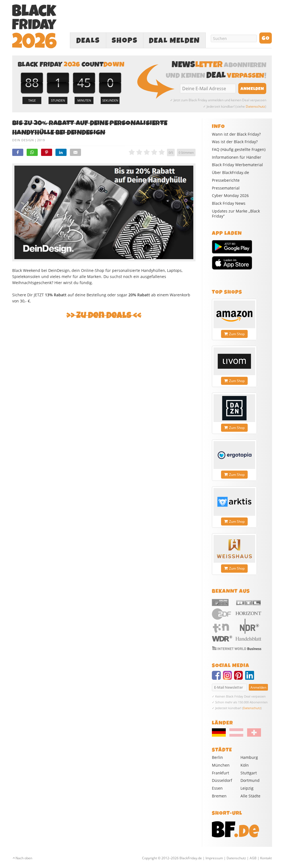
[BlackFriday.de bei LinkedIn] (250, 677)
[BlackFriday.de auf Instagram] (228, 677)
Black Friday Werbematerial (237, 164)
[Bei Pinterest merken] (46, 152)
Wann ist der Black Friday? (236, 134)
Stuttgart (248, 772)
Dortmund (250, 780)
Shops (125, 40)
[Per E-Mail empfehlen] (75, 152)
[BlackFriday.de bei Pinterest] (239, 677)
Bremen (219, 796)
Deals (88, 40)
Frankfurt (220, 772)
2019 (41, 140)
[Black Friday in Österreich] (236, 735)
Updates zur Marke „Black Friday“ (236, 214)
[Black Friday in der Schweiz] (252, 735)
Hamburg (249, 757)
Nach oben (24, 858)
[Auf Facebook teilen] (17, 152)
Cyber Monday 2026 (230, 195)
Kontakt (266, 858)
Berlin (217, 757)
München (221, 765)
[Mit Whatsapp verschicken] (32, 152)
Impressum (214, 858)
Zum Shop (237, 334)
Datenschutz (255, 106)
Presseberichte (226, 180)
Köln (244, 765)
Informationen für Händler (236, 157)
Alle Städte (250, 796)
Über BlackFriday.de (230, 172)
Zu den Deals (103, 315)
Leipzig (246, 788)
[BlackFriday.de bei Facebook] (217, 677)
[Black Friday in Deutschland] (220, 735)
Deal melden (174, 40)
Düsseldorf (222, 780)
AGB (253, 858)
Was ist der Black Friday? (235, 141)
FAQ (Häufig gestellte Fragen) (238, 149)
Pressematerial (226, 188)
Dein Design (23, 140)
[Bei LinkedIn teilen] (61, 152)
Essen (217, 788)
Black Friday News (228, 203)
